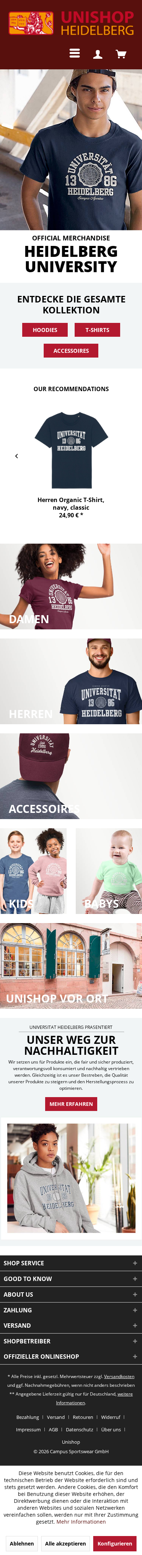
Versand (56, 1417)
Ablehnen (22, 1543)
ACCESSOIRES (71, 350)
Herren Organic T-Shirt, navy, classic (71, 503)
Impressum (28, 1429)
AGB (53, 1429)
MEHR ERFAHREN (71, 1103)
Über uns (111, 1429)
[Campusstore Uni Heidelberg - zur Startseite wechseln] (71, 23)
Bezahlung (27, 1417)
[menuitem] (69, 54)
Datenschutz (79, 1429)
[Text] (29, 619)
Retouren (83, 1417)
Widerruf (110, 1417)
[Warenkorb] (121, 54)
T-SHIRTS (97, 329)
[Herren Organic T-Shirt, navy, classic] (71, 450)
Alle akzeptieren (65, 1543)
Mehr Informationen (81, 1521)
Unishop (71, 1442)
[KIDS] (33, 871)
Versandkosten (119, 1376)
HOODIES (45, 329)
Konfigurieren (115, 1543)
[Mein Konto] (97, 54)
